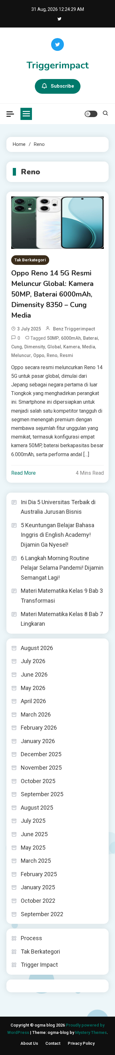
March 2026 (36, 714)
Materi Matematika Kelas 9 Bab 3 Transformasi (62, 595)
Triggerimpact (58, 65)
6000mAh (71, 338)
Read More (23, 473)
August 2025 (37, 807)
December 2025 (41, 754)
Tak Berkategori (30, 260)
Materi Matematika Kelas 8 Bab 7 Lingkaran (62, 619)
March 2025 (36, 860)
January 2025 (38, 887)
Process (31, 938)
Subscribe (62, 86)
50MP (53, 338)
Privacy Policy (81, 1043)
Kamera (71, 346)
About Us (29, 1043)
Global (54, 346)
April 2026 (33, 701)
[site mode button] (91, 114)
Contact (52, 1043)
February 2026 (39, 727)
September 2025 (42, 794)
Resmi (66, 355)
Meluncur (21, 355)
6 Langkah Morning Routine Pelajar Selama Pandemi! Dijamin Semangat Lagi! (62, 568)
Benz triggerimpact (74, 328)
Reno (52, 355)
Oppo (38, 355)
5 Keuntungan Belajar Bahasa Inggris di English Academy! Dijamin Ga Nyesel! (57, 535)
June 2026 (34, 674)
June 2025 (34, 834)
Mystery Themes (91, 1032)
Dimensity (34, 346)
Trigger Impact (39, 964)
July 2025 (33, 820)
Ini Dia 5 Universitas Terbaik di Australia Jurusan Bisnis (58, 507)
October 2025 (38, 781)
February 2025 (39, 874)
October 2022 (38, 900)
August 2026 (37, 648)
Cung (16, 346)
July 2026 (33, 661)
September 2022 (42, 914)
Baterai (90, 338)
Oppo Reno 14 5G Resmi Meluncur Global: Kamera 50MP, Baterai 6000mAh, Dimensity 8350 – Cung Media (52, 294)
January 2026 (38, 741)
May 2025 (33, 847)
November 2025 (41, 767)
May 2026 (33, 688)
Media (88, 346)
